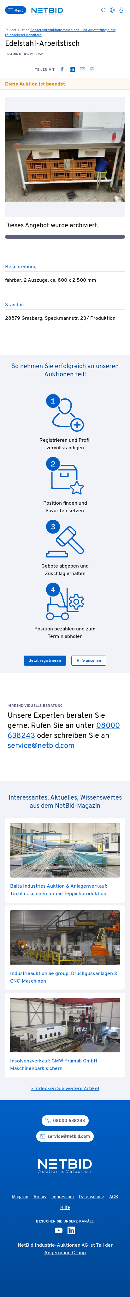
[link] (62, 69)
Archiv (39, 1197)
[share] (92, 69)
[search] (103, 10)
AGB (113, 1197)
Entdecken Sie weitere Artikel (65, 1089)
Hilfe (65, 1208)
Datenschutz (91, 1197)
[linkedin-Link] (71, 1230)
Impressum (62, 1197)
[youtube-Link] (58, 1230)
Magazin (20, 1197)
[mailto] (82, 69)
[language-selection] (112, 10)
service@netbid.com (41, 746)
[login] (121, 10)
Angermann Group (65, 1253)
